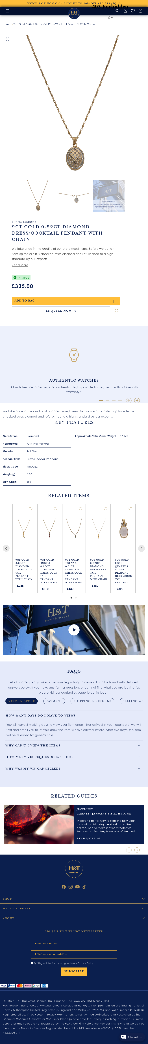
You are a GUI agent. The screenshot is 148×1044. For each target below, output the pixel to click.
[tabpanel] (74, 363)
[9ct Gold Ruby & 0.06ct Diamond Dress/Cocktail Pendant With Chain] (49, 528)
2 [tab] (107, 400)
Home (6, 24)
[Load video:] (74, 630)
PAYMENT (54, 701)
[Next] (141, 548)
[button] (8, 11)
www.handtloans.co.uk (56, 1005)
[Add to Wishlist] (116, 311)
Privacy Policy (85, 963)
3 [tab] (114, 400)
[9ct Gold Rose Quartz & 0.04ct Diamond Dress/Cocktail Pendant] (123, 528)
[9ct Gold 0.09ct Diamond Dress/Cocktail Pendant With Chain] (24, 528)
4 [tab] (120, 400)
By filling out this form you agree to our (63, 963)
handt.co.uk (29, 1005)
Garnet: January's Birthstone (104, 813)
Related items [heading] (68, 495)
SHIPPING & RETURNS (92, 701)
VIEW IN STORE (21, 701)
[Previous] (6, 548)
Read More (20, 265)
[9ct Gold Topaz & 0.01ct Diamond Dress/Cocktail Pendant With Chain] (74, 528)
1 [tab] (101, 400)
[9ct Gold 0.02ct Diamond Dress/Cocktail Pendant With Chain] (99, 528)
